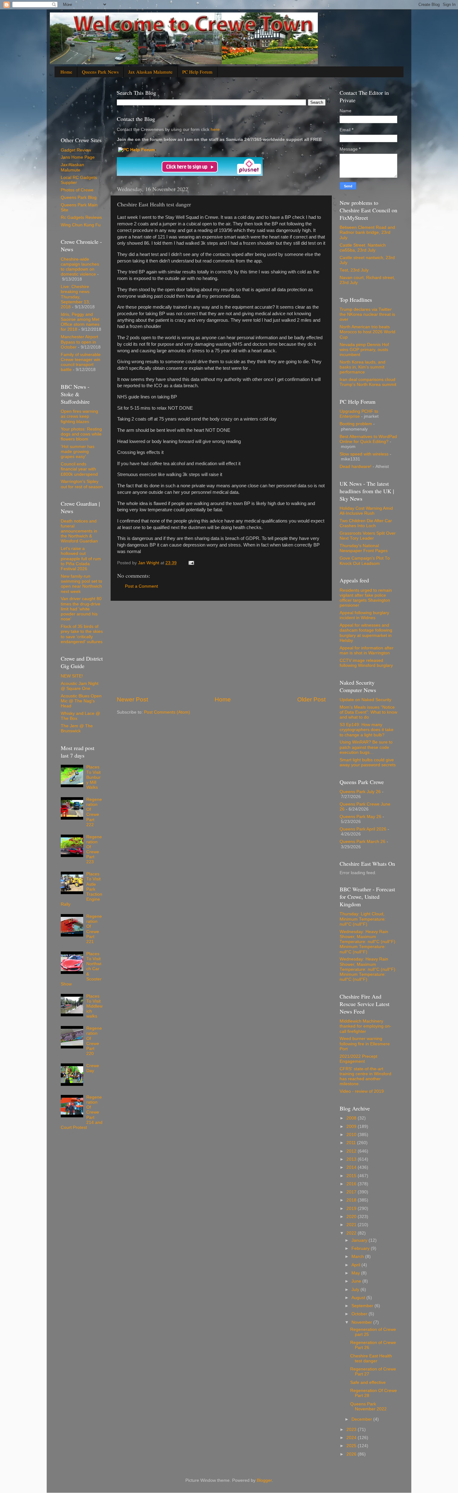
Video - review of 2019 (362, 1091)
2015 (352, 1175)
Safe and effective (368, 1382)
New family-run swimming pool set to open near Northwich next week (81, 584)
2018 (352, 1200)
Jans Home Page (78, 157)
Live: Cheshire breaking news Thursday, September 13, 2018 (75, 296)
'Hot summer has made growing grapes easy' (77, 451)
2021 (352, 1224)
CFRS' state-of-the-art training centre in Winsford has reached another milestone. (365, 1076)
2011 (351, 1142)
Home (66, 72)
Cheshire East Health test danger (371, 1358)
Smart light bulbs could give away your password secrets (368, 762)
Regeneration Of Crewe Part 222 (94, 812)
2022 (352, 1233)
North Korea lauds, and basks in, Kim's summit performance (362, 367)
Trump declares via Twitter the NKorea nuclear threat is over (367, 314)
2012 (352, 1151)
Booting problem (356, 423)
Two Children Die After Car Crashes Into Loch (366, 523)
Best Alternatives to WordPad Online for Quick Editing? (368, 439)
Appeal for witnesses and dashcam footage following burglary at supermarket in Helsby (366, 633)
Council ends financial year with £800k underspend (79, 469)
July (355, 1289)
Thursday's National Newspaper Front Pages (364, 548)
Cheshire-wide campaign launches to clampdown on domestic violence (80, 267)
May (356, 1273)
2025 (352, 1445)
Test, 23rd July (354, 270)
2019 (352, 1208)
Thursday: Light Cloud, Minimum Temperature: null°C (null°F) (363, 919)
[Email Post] (190, 563)
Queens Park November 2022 (368, 1406)
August (358, 1297)
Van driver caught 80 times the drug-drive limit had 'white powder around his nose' (81, 608)
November (362, 1322)
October (360, 1314)
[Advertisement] (221, 648)
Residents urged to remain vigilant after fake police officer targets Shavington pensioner (366, 598)
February (361, 1248)
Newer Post (132, 699)
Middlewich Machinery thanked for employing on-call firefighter (365, 1026)
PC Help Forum (197, 72)
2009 (352, 1126)
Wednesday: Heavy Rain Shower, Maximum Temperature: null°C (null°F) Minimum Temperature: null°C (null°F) (367, 941)
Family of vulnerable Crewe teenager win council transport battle (81, 362)
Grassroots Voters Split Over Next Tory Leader (368, 536)
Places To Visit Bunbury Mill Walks (93, 777)
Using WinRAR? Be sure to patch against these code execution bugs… (366, 747)
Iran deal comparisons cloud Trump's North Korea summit (368, 382)
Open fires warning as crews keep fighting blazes (79, 416)
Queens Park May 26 (360, 816)
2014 (352, 1167)
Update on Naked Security (365, 699)
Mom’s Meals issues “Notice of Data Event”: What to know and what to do (368, 712)
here (214, 129)
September (363, 1305)
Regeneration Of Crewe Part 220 (94, 1041)
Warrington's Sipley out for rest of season (82, 484)
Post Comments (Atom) (167, 712)
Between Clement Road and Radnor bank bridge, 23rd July (367, 232)
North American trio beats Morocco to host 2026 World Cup (367, 332)
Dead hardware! (355, 466)
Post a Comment (141, 586)
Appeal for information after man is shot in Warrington (367, 650)
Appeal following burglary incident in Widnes (364, 615)
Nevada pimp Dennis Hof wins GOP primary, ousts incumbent (364, 349)
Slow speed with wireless (364, 454)
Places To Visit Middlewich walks (94, 1006)
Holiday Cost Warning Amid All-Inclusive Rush (366, 511)
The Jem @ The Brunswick (77, 728)
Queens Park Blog (79, 197)
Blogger (264, 1480)
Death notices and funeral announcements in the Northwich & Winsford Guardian (79, 531)
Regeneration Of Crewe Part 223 (94, 849)
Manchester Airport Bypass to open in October (79, 342)
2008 (352, 1118)
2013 (352, 1159)
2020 (352, 1216)
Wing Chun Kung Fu (81, 225)
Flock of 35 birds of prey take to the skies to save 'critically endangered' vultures (82, 634)
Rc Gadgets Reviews (81, 217)
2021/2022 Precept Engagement (358, 1059)
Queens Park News (100, 72)
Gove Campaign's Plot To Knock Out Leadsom (365, 561)
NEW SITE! (72, 676)
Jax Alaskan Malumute (72, 167)
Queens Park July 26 (360, 791)
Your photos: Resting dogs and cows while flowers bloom (81, 434)
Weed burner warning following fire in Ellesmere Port (365, 1043)
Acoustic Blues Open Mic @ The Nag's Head (81, 701)
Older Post (311, 699)
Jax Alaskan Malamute (150, 72)
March (358, 1256)
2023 (352, 1429)
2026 (352, 1454)
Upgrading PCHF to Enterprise (359, 414)
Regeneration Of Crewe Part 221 (94, 929)
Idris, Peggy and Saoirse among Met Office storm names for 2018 (80, 322)
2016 (352, 1184)
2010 (352, 1134)
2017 (352, 1192)
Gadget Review (76, 150)
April (356, 1265)
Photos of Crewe (77, 190)
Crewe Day (92, 1068)
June (356, 1281)
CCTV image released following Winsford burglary (366, 663)
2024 (352, 1437)
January (360, 1240)
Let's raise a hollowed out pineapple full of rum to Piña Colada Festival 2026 (81, 558)
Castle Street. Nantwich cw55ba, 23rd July (363, 248)
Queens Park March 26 (362, 841)
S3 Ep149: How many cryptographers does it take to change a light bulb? (367, 729)
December (362, 1419)
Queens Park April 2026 (363, 829)
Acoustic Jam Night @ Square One (79, 686)
